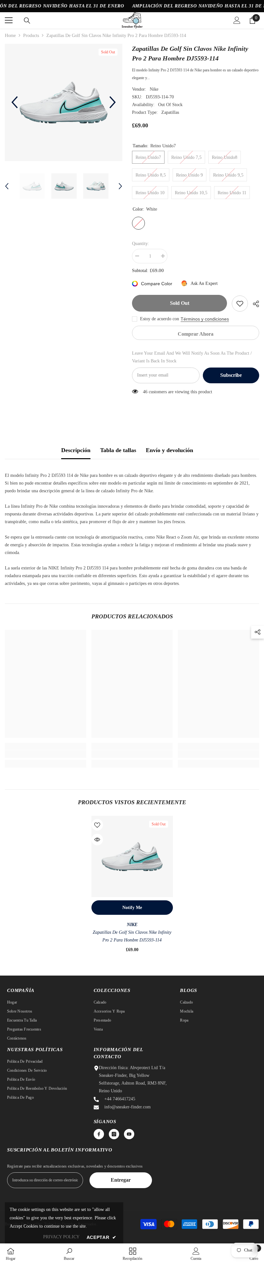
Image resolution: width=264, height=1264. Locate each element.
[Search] (27, 20)
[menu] (9, 20)
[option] (63, 102)
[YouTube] (129, 1134)
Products (31, 35)
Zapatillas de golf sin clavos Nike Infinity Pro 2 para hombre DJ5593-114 (132, 936)
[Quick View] (97, 839)
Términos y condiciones (205, 319)
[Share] (253, 304)
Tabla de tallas (118, 450)
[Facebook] (99, 1134)
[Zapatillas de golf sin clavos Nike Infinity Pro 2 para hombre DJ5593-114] (132, 856)
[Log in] (236, 20)
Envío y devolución (169, 450)
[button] (14, 102)
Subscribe (231, 375)
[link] (45, 754)
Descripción (75, 450)
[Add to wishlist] (240, 304)
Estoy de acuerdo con (159, 318)
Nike (154, 89)
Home (10, 35)
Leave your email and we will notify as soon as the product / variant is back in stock (192, 357)
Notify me (132, 907)
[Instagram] (114, 1134)
